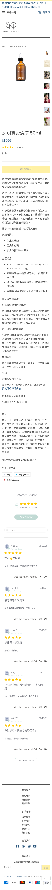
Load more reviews (26, 760)
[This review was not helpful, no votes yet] (45, 576)
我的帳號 (26, 817)
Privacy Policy (7, 876)
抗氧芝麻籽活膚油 (11, 388)
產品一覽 (11, 12)
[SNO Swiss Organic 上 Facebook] (17, 846)
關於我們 (26, 795)
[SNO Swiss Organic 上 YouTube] (34, 846)
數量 (4, 153)
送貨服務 (26, 832)
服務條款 (26, 799)
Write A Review (26, 517)
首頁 (4, 46)
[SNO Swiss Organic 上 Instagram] (29, 846)
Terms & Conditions (20, 876)
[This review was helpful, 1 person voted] (40, 576)
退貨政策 (26, 803)
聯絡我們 (26, 821)
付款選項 (26, 825)
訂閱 (46, 867)
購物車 (46, 12)
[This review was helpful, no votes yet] (40, 618)
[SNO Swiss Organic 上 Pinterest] (23, 846)
